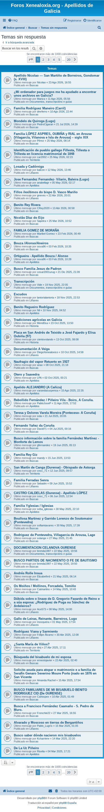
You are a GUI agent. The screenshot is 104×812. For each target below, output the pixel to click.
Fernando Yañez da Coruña (34, 425)
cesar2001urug (46, 272)
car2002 (42, 157)
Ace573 (41, 609)
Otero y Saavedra (26, 374)
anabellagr (43, 182)
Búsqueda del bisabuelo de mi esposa (42, 657)
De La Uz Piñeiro (26, 748)
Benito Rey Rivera (27, 205)
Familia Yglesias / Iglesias (33, 506)
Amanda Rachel (46, 680)
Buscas (34, 85)
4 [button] (54, 59)
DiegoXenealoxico (47, 352)
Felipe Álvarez (45, 634)
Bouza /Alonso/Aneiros (31, 243)
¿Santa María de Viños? (32, 644)
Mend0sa (42, 323)
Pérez (40, 140)
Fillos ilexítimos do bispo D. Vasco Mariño (46, 192)
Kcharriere (43, 738)
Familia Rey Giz (25, 454)
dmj (39, 647)
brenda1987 (44, 550)
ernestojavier (44, 660)
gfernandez (43, 445)
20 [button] (68, 59)
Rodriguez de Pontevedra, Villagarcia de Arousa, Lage (54, 535)
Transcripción (24, 281)
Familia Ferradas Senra (31, 480)
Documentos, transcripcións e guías (51, 101)
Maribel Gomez (46, 233)
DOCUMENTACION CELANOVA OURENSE (45, 547)
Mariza (41, 98)
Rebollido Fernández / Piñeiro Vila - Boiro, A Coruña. (54, 400)
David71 (42, 428)
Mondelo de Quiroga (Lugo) (34, 121)
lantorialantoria (45, 297)
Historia (34, 325)
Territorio (35, 159)
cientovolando (45, 339)
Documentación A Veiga (32, 349)
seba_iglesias (45, 509)
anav (40, 364)
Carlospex (43, 696)
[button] (30, 59)
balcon (41, 169)
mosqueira (43, 622)
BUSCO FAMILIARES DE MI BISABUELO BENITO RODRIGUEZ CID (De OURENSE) (50, 691)
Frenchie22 (43, 713)
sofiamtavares (45, 525)
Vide (39, 284)
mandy (41, 457)
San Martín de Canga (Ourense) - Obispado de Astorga (54, 467)
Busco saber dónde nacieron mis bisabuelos (47, 735)
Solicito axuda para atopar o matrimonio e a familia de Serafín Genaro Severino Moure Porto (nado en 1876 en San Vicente (55, 673)
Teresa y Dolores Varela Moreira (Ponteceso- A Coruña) (55, 413)
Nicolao (41, 82)
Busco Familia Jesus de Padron (37, 269)
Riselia (41, 751)
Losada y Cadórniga (29, 166)
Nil (38, 310)
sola (39, 416)
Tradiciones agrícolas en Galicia (38, 320)
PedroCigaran (45, 124)
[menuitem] (13, 20)
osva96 (41, 246)
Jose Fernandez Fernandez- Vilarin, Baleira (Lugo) (51, 179)
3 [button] (48, 59)
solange (41, 538)
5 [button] (59, 59)
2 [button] (43, 59)
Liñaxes (34, 172)
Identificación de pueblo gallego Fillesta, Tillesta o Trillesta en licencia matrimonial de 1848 (52, 152)
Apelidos (34, 185)
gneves (41, 195)
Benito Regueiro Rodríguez (34, 307)
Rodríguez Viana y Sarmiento (36, 631)
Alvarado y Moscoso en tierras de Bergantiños (48, 722)
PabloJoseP (44, 403)
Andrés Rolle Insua (28, 573)
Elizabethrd (43, 576)
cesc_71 (42, 470)
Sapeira (41, 220)
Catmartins (43, 589)
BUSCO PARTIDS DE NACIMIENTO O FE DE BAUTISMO (55, 560)
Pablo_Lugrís (44, 725)
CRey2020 (43, 208)
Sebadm (42, 483)
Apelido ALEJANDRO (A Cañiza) (38, 387)
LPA (39, 377)
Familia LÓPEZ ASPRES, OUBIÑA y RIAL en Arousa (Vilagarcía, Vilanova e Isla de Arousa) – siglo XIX (53, 135)
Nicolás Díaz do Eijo (29, 217)
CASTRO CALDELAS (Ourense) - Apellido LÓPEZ (50, 493)
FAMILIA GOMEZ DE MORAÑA (36, 230)
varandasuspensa (47, 390)
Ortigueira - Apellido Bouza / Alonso (41, 256)
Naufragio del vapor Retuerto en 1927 (41, 361)
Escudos (20, 294)
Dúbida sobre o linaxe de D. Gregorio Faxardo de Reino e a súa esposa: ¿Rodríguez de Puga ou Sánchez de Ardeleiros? (57, 602)
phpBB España (67, 802)
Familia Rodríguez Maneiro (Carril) (40, 108)
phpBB (41, 798)
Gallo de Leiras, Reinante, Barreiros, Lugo (45, 619)
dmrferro (42, 111)
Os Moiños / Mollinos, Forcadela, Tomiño (45, 586)
